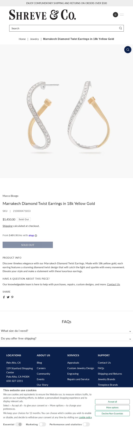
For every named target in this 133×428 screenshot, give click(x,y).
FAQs (101, 368)
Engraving (73, 373)
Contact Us (113, 284)
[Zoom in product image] (127, 49)
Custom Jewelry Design (80, 368)
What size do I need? (14, 330)
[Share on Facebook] (4, 297)
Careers (41, 368)
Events (40, 379)
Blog (39, 362)
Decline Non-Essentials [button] (112, 413)
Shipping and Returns (110, 373)
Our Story (42, 384)
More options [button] (112, 407)
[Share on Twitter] (8, 297)
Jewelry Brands (106, 379)
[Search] (121, 28)
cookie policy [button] (85, 417)
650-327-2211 (14, 380)
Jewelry (34, 38)
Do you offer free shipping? (18, 338)
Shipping (7, 225)
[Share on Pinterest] (12, 297)
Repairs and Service (78, 379)
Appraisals (73, 362)
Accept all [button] (112, 401)
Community (43, 373)
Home (22, 38)
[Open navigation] (122, 14)
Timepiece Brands (108, 384)
